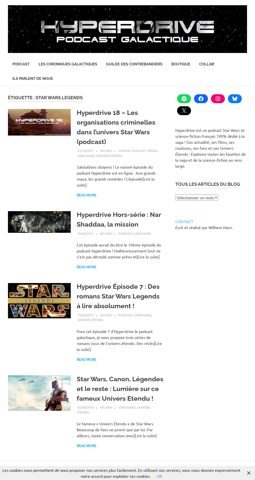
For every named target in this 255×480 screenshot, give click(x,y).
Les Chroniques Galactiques (68, 64)
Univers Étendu (109, 155)
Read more (86, 195)
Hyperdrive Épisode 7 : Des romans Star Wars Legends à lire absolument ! (118, 296)
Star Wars (86, 155)
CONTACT (184, 221)
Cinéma (124, 150)
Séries (152, 150)
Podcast (21, 64)
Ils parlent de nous (32, 78)
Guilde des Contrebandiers (134, 64)
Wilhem (106, 150)
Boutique (180, 64)
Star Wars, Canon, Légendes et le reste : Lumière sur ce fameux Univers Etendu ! (120, 388)
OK (159, 476)
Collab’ (207, 64)
